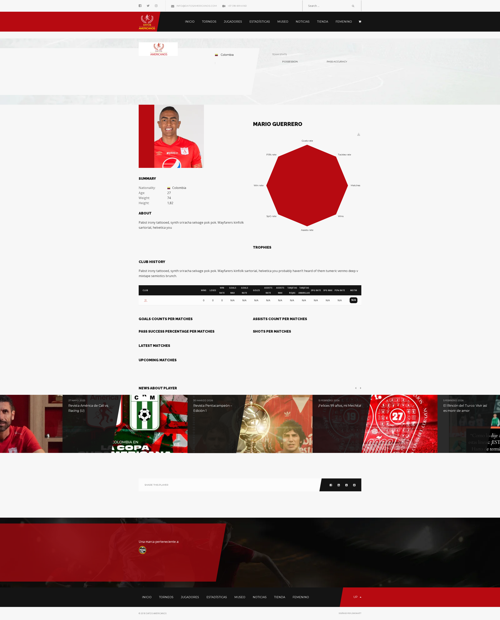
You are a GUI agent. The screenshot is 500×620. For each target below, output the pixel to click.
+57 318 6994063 (237, 5)
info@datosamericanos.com (196, 5)
